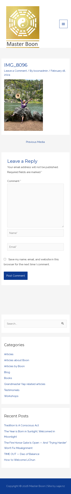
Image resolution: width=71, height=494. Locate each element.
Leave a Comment (15, 70)
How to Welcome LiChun (19, 459)
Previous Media (35, 142)
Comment (14, 181)
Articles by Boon (14, 366)
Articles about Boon (16, 360)
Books (8, 378)
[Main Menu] (63, 24)
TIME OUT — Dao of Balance (21, 454)
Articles (8, 354)
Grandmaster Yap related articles (24, 384)
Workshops (11, 396)
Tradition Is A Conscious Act (21, 425)
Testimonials (11, 390)
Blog (7, 372)
